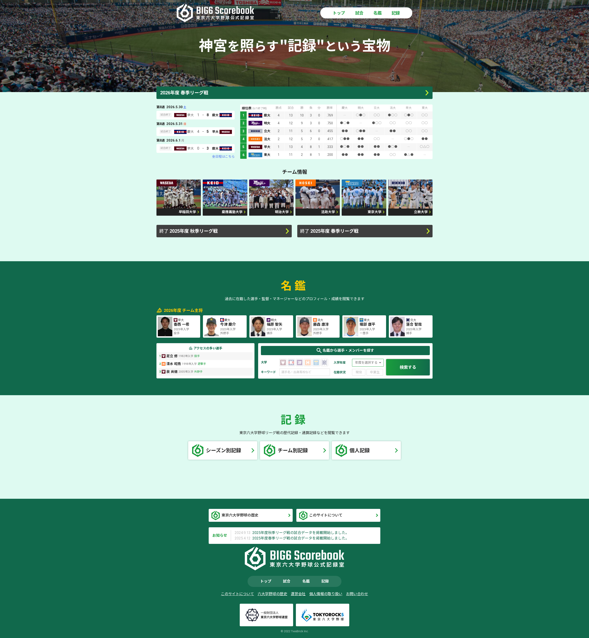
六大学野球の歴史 (272, 594)
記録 (396, 13)
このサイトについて (325, 515)
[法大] (308, 362)
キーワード (268, 372)
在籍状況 (340, 372)
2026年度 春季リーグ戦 (184, 93)
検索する (408, 367)
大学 (264, 362)
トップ (339, 13)
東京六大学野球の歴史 (240, 515)
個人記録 (359, 450)
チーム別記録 (293, 450)
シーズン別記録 (223, 450)
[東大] (316, 362)
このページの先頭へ (576, 625)
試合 (359, 13)
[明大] (299, 362)
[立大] (324, 362)
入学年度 (340, 362)
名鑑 (377, 13)
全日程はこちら (223, 156)
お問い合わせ (357, 594)
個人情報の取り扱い (325, 594)
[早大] (283, 362)
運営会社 (298, 594)
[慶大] (291, 362)
